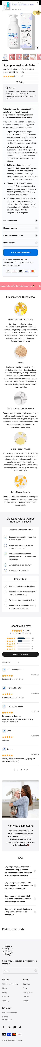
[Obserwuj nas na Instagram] (9, 1027)
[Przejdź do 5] (33, 57)
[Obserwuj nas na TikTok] (20, 1027)
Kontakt (26, 996)
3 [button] (21, 770)
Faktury (26, 1001)
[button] (8, 76)
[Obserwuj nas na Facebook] (3, 1027)
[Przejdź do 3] (19, 57)
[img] (7, 675)
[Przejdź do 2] (12, 57)
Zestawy (5, 1001)
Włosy (4, 992)
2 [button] (17, 770)
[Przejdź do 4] (26, 57)
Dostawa (26, 984)
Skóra (4, 988)
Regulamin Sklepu (9, 1012)
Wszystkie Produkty (10, 984)
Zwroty (25, 988)
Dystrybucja (28, 992)
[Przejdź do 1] (5, 57)
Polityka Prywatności (7, 1018)
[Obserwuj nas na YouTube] (14, 1027)
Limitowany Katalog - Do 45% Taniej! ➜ (20, 2)
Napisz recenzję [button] (20, 654)
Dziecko (5, 996)
